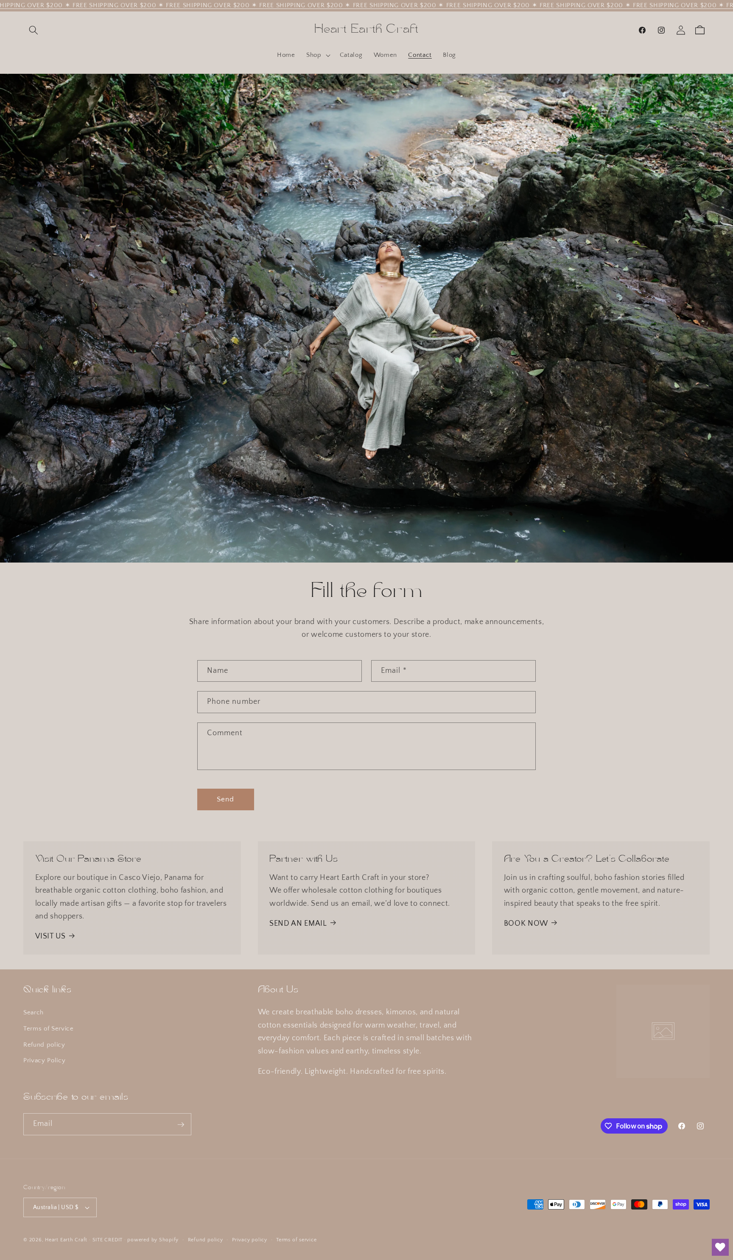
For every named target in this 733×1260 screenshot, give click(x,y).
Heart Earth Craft (66, 1240)
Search (33, 1012)
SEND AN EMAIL (298, 923)
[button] (33, 30)
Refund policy (44, 1044)
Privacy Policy (44, 1060)
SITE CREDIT (107, 1240)
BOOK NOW (526, 923)
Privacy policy (249, 1240)
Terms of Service (48, 1028)
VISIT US (50, 936)
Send (225, 799)
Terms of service (296, 1240)
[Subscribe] (181, 1125)
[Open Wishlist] (720, 1247)
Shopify (169, 1240)
